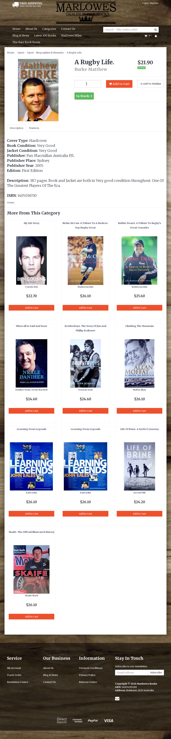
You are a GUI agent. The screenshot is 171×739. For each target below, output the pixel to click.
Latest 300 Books (45, 35)
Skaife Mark (31, 595)
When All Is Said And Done (31, 326)
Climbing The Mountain (139, 326)
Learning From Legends (31, 429)
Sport (21, 52)
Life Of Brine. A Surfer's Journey (139, 429)
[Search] (155, 29)
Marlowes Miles (71, 35)
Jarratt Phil (139, 492)
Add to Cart (121, 84)
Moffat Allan (139, 389)
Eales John (31, 492)
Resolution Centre (17, 682)
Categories (49, 28)
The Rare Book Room (26, 42)
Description (16, 128)
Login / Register (150, 3)
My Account (14, 668)
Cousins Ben (31, 287)
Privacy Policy (87, 675)
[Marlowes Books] (85, 12)
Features (34, 128)
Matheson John (85, 287)
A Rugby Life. (74, 52)
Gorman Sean (85, 389)
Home (16, 28)
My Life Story (31, 223)
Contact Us (68, 28)
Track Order (14, 675)
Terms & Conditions (90, 668)
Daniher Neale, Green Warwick (32, 389)
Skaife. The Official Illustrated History (31, 532)
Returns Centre (88, 682)
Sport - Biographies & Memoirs (45, 52)
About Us (31, 28)
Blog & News (21, 35)
